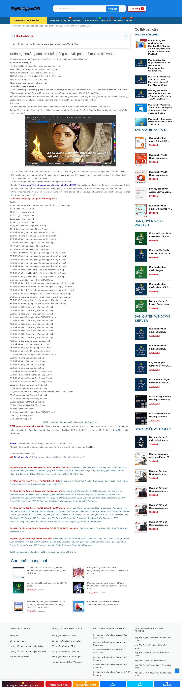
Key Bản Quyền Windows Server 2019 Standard (84, 491)
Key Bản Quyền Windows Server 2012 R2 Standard (44, 498)
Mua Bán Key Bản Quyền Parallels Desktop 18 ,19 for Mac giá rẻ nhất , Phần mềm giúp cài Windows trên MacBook (159, 47)
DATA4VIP (106, 19)
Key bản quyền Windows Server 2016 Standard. (110, 666)
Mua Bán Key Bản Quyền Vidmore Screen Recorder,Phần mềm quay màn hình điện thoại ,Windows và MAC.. (46, 605)
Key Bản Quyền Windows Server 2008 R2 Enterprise (73, 501)
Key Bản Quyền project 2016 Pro (46, 484)
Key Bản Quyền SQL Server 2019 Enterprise (82, 521)
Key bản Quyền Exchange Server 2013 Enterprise (70, 545)
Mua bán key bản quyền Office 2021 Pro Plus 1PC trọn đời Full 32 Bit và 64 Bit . (160, 207)
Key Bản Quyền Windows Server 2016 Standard (63, 494)
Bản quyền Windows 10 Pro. (64, 635)
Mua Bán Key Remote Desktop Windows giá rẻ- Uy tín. (160, 398)
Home (12, 26)
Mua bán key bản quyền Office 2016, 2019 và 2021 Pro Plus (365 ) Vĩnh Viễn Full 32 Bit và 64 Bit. (160, 140)
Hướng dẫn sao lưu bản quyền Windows (28, 651)
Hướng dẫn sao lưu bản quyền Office (26, 646)
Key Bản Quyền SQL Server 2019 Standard (40, 521)
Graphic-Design (22, 26)
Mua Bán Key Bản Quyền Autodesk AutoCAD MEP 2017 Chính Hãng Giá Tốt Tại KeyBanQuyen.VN (160, 490)
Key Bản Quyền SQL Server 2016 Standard (103, 515)
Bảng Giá (66, 19)
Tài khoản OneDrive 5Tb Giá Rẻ (61, 552)
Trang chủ (55, 21)
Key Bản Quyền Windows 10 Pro (87, 467)
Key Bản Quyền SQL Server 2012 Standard (59, 511)
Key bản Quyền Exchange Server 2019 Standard (75, 538)
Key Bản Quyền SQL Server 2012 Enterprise (100, 511)
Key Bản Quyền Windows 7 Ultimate (30, 470)
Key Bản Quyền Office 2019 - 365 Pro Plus (67, 470)
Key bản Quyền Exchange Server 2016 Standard (48, 542)
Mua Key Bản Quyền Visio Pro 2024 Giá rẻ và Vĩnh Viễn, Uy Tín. (159, 252)
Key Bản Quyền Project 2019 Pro (104, 481)
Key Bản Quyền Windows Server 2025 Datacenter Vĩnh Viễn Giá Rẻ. (160, 364)
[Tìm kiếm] (112, 9)
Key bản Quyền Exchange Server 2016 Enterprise (94, 542)
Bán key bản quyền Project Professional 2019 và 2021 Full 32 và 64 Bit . (160, 303)
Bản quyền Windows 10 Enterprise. (67, 657)
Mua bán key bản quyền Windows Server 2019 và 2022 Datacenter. (159, 347)
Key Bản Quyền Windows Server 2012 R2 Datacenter (92, 498)
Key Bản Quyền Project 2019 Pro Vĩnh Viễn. (152, 654)
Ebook (129, 19)
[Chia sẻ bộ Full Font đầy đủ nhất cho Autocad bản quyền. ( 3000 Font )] (78, 606)
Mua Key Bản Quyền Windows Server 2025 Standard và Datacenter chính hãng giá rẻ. (160, 381)
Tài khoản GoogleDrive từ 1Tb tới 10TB (28, 552)
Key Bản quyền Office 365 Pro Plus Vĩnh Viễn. (153, 639)
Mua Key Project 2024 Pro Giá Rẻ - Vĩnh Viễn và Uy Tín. (160, 235)
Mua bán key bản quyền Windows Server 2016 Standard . (160, 330)
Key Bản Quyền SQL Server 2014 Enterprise (62, 515)
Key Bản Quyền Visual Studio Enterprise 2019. (153, 674)
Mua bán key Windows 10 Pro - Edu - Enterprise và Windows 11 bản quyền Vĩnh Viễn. (160, 109)
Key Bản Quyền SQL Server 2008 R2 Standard (90, 508)
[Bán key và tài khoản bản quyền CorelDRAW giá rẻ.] (18, 587)
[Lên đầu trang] (177, 671)
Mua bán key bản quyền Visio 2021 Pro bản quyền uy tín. (159, 286)
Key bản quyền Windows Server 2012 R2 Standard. (111, 673)
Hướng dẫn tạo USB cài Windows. (67, 662)
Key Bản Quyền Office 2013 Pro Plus (32, 474)
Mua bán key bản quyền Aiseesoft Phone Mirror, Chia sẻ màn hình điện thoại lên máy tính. (107, 586)
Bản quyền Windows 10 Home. (65, 651)
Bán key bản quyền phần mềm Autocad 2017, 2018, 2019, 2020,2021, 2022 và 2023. (158, 439)
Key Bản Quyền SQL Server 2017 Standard (67, 518)
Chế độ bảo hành (18, 641)
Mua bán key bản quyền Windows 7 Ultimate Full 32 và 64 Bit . (160, 121)
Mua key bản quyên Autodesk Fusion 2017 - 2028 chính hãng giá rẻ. (160, 456)
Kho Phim (119, 19)
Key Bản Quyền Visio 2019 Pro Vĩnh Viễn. (151, 646)
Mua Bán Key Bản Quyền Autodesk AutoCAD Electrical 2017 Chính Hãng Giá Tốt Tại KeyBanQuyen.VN (159, 524)
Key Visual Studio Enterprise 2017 (95, 528)
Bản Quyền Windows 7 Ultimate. (66, 641)
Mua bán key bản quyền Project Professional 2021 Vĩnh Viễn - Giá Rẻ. (160, 269)
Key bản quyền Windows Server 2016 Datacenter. (110, 643)
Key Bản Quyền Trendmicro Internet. (151, 661)
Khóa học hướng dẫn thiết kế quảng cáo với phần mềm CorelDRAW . (48, 44)
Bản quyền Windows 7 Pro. (64, 646)
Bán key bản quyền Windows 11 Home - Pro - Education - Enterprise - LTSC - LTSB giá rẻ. (159, 95)
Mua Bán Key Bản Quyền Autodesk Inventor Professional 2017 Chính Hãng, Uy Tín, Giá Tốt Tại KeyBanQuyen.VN (159, 473)
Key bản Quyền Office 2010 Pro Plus (66, 474)
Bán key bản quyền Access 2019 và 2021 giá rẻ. (159, 191)
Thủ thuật (77, 21)
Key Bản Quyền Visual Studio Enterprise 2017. (153, 666)
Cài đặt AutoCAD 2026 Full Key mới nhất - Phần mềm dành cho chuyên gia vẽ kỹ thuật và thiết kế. (47, 570)
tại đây (119, 430)
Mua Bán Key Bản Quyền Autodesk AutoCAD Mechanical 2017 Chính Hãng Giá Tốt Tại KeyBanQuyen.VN (159, 507)
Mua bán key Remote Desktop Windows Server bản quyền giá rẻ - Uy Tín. (159, 415)
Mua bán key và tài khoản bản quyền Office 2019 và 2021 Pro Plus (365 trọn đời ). (160, 157)
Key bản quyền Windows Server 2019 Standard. (110, 658)
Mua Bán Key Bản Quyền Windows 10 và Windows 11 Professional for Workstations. (159, 65)
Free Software (92, 19)
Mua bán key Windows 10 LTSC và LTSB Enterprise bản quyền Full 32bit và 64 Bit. (159, 81)
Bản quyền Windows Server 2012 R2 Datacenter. (109, 651)
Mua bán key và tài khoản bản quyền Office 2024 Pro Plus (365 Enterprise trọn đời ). (159, 174)
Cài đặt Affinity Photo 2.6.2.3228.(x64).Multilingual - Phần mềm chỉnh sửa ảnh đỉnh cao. (107, 570)
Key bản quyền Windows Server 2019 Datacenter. (110, 636)
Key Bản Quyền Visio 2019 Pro (74, 481)
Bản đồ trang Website (19, 657)
